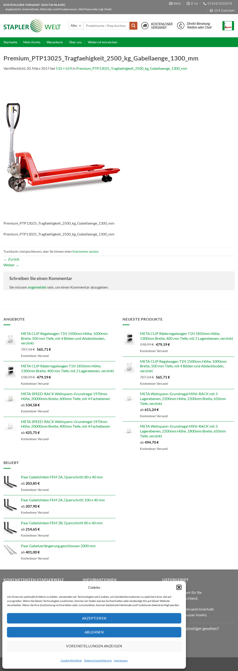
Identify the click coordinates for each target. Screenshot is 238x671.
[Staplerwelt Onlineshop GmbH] (32, 26)
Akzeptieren (94, 618)
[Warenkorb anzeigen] (228, 26)
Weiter (11, 265)
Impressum (121, 660)
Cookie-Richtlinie (71, 660)
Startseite (10, 42)
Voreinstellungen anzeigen (94, 646)
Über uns (75, 42)
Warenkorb (54, 42)
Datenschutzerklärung (98, 660)
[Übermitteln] (133, 26)
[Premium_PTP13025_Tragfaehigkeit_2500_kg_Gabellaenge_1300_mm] (62, 148)
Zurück (11, 259)
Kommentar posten (85, 251)
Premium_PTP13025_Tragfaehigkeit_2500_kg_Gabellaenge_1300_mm (131, 68)
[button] (179, 587)
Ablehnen (94, 632)
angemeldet (37, 287)
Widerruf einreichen (102, 42)
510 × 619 (64, 68)
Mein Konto (31, 42)
